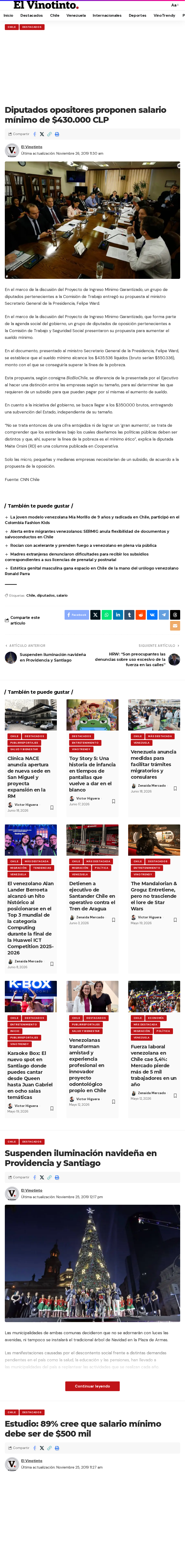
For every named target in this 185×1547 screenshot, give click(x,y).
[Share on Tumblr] (129, 615)
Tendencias (42, 867)
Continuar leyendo (92, 1386)
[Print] (56, 134)
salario (62, 595)
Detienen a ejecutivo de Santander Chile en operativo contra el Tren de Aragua (92, 896)
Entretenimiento (85, 742)
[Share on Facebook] (34, 134)
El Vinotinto (31, 147)
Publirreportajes (24, 742)
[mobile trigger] (9, 5)
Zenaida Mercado (152, 786)
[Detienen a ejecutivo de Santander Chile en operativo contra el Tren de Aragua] (92, 840)
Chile (12, 27)
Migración (18, 867)
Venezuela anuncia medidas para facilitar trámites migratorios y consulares (154, 764)
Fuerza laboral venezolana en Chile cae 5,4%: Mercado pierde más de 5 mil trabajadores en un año (154, 1065)
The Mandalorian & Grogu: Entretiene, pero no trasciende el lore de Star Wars (154, 896)
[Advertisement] (92, 67)
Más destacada (160, 736)
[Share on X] (42, 134)
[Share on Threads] (175, 615)
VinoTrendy (81, 749)
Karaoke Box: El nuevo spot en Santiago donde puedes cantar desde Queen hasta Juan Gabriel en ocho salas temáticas (30, 1075)
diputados (46, 595)
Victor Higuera (26, 805)
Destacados (32, 27)
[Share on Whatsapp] (107, 615)
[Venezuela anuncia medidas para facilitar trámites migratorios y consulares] (154, 715)
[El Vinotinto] (46, 5)
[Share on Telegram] (164, 615)
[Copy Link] (49, 134)
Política (101, 867)
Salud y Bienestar (24, 749)
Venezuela (142, 742)
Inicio (15, 1031)
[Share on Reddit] (141, 615)
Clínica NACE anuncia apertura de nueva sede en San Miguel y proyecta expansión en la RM (28, 777)
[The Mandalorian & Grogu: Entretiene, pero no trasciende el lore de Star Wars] (154, 840)
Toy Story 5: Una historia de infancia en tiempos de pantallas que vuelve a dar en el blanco (92, 774)
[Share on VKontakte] (152, 615)
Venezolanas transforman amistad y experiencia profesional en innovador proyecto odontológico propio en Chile (87, 1065)
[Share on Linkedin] (118, 615)
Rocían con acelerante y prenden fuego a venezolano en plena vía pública (84, 545)
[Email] (175, 626)
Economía (156, 1018)
